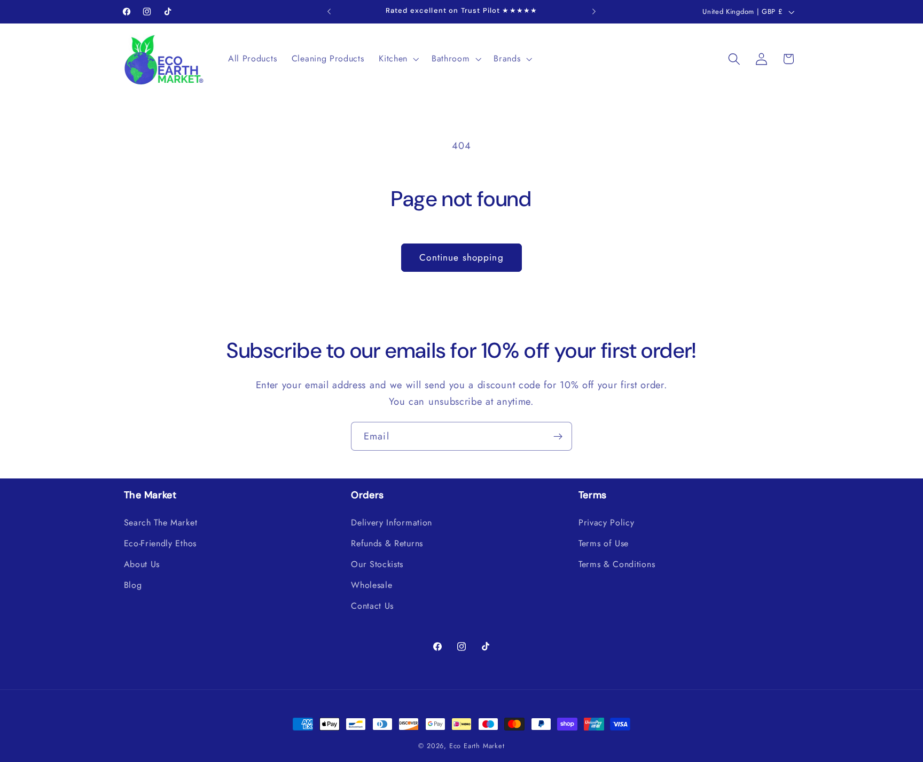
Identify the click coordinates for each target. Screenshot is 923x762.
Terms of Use (603, 543)
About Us (142, 564)
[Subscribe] (558, 436)
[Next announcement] (594, 11)
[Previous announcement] (329, 11)
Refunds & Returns (387, 543)
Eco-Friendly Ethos (160, 543)
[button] (397, 59)
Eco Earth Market (477, 746)
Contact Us (372, 606)
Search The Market (161, 522)
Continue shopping (461, 257)
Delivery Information (391, 522)
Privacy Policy (606, 522)
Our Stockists (377, 564)
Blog (133, 585)
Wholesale (371, 585)
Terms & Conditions (616, 564)
